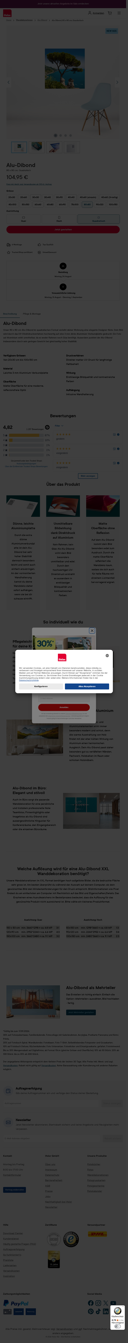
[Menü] (123, 1307)
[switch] (118, 1326)
